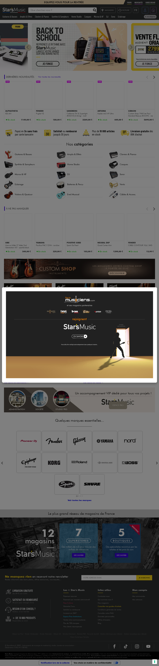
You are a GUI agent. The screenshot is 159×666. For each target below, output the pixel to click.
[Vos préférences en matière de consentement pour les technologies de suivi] (154, 661)
